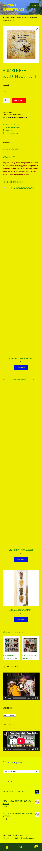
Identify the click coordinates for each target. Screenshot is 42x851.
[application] (21, 686)
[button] (21, 686)
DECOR (13, 18)
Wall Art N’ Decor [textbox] (20, 771)
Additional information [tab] (11, 149)
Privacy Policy (8, 838)
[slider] (19, 698)
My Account (7, 847)
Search (21, 847)
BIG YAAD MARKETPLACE (13, 7)
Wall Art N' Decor (22, 18)
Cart (32, 845)
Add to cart (18, 100)
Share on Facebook (13, 127)
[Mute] (33, 698)
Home (7, 18)
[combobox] (21, 771)
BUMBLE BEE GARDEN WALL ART (16, 117)
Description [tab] (7, 142)
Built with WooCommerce (24, 838)
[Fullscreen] (36, 698)
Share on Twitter (12, 124)
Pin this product (12, 130)
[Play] (5, 698)
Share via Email (12, 133)
